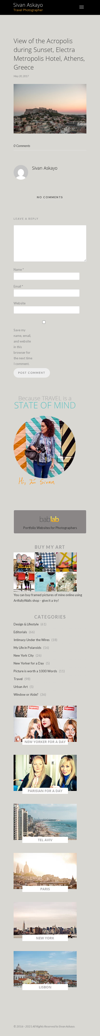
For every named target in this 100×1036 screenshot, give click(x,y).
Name (19, 269)
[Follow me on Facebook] (45, 499)
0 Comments (22, 146)
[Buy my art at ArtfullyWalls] (45, 590)
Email (18, 286)
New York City (24, 655)
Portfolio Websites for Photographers (50, 528)
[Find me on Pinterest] (54, 499)
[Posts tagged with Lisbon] (45, 989)
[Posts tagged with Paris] (45, 891)
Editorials (20, 632)
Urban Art (21, 687)
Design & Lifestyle (26, 624)
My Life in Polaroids (27, 648)
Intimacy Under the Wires (32, 640)
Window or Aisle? (26, 694)
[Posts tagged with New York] (45, 940)
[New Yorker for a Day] (45, 744)
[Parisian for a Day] (45, 793)
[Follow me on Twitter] (48, 499)
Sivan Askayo (45, 168)
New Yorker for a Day (29, 663)
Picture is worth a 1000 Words (35, 671)
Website (19, 303)
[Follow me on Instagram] (51, 499)
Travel (18, 679)
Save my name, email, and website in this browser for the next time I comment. (23, 347)
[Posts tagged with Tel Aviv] (45, 842)
